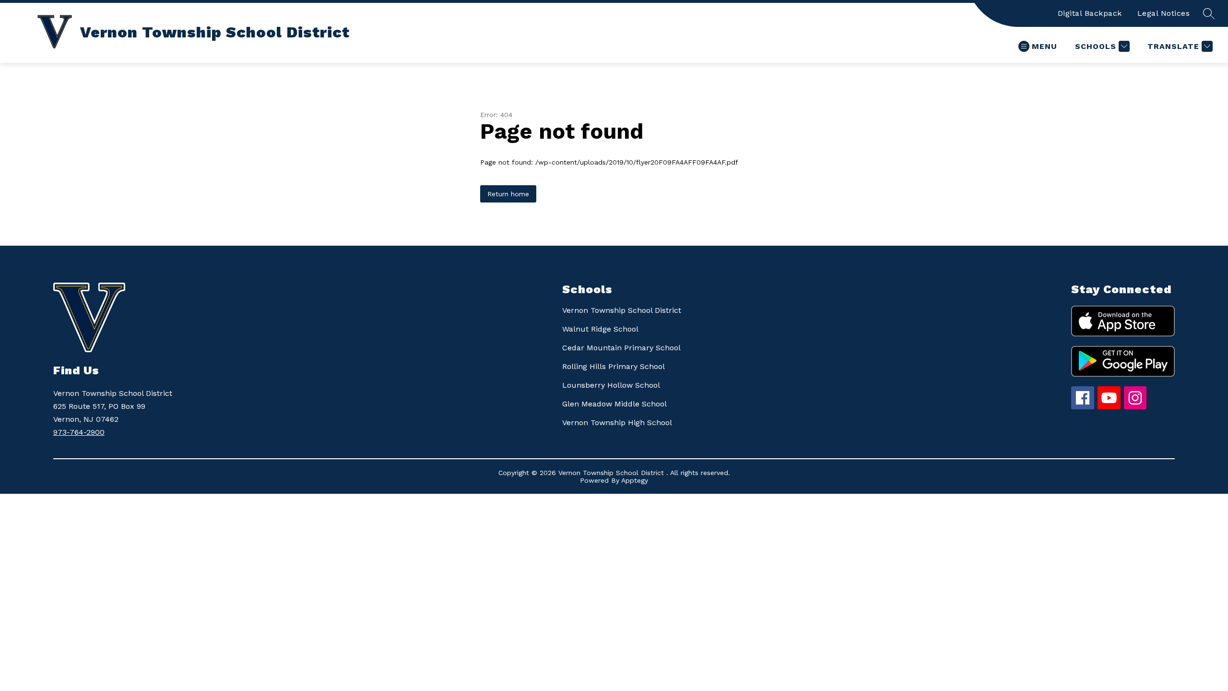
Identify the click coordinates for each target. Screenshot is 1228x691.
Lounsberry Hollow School (611, 385)
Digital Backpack (1090, 13)
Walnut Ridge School (600, 329)
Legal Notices (1163, 13)
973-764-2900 (79, 432)
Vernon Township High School (617, 422)
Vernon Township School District (621, 310)
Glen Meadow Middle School (614, 403)
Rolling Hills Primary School (613, 366)
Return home (508, 194)
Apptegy (634, 480)
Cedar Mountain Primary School (621, 347)
